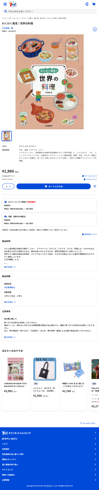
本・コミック (14, 18)
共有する (95, 29)
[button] (6, 136)
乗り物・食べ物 (39, 18)
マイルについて (91, 179)
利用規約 (5, 449)
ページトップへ (89, 423)
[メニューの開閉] (5, 4)
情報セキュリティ (9, 459)
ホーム (4, 18)
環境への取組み (8, 474)
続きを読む (8, 267)
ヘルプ (4, 444)
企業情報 (5, 480)
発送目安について (91, 234)
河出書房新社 (9, 287)
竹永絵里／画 (7, 28)
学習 (29, 18)
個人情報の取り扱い (10, 464)
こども (23, 18)
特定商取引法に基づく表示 (13, 454)
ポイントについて (91, 176)
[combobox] (49, 11)
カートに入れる (55, 186)
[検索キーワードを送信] (5, 11)
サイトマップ (7, 469)
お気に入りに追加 (95, 186)
